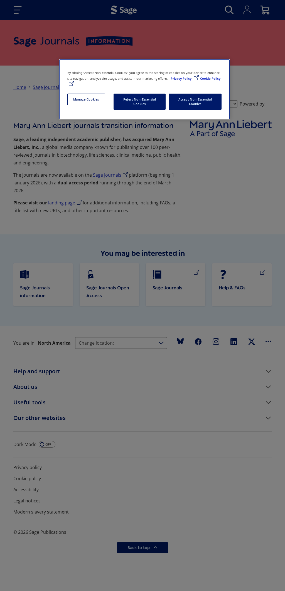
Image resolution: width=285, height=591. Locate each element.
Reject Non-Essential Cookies (139, 101)
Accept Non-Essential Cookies (195, 101)
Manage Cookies (86, 99)
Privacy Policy (181, 78)
